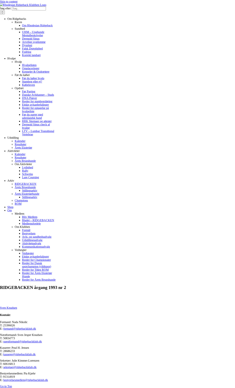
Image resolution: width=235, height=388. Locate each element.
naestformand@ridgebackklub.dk (22, 341)
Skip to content (8, 1)
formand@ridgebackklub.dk (19, 328)
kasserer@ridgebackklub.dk (19, 354)
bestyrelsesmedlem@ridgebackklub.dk (25, 380)
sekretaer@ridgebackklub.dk (20, 367)
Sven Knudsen (8, 307)
